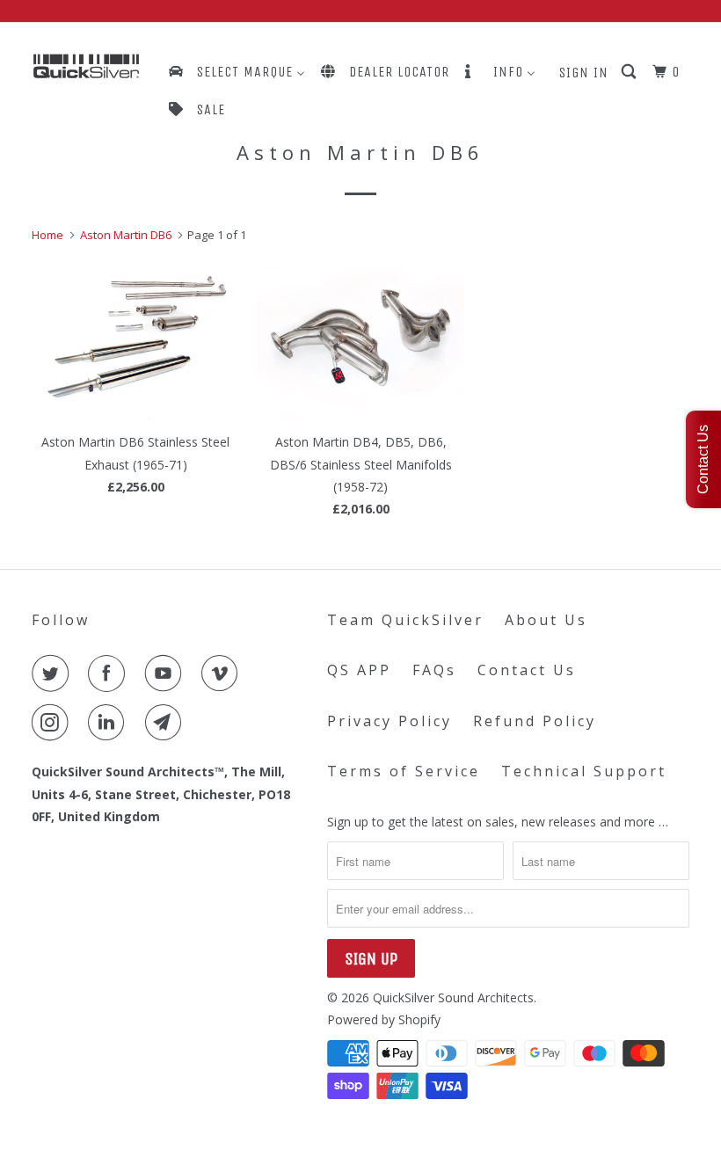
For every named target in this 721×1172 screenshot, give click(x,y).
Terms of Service (403, 771)
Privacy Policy (389, 721)
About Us (546, 620)
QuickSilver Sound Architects (453, 997)
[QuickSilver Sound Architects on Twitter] (54, 673)
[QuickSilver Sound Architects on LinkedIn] (110, 722)
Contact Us (526, 670)
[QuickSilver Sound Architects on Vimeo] (223, 673)
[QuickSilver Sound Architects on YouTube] (167, 673)
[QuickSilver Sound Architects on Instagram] (54, 722)
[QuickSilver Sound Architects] (86, 66)
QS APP (359, 670)
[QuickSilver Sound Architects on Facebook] (110, 673)
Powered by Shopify (384, 1019)
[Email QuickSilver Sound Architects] (167, 722)
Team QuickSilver (405, 620)
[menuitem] (235, 71)
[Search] (630, 72)
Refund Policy (534, 721)
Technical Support (583, 771)
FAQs (434, 670)
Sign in (583, 72)
